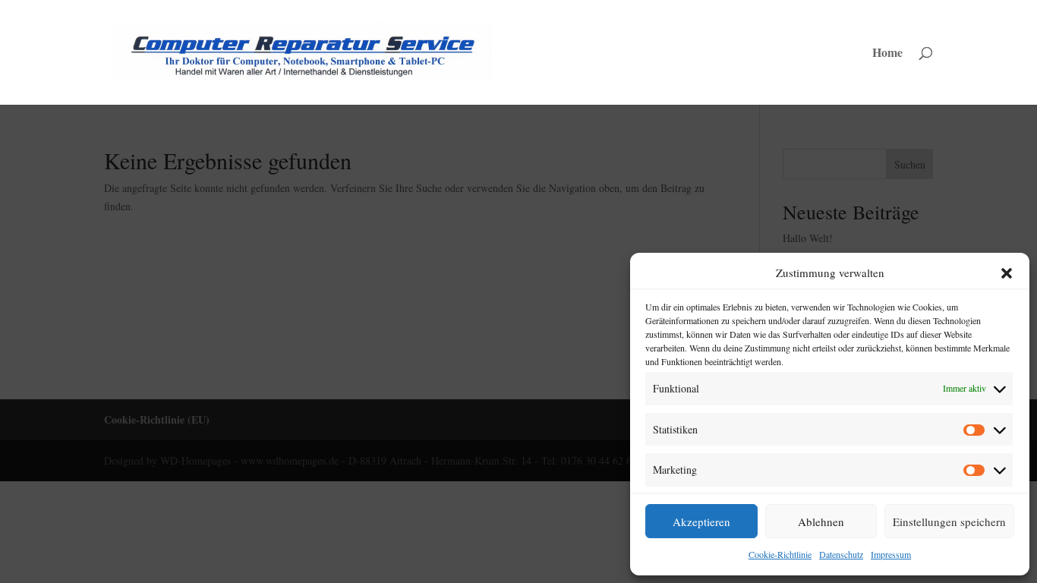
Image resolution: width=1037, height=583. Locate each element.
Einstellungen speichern (949, 521)
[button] (1006, 273)
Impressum (891, 554)
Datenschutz (841, 554)
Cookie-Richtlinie (780, 554)
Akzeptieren (701, 521)
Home (887, 54)
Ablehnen (821, 521)
